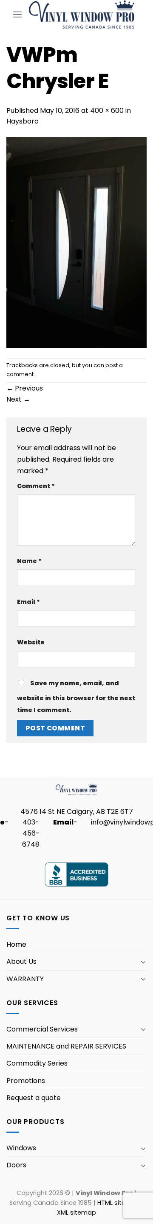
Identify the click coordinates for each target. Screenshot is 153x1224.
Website (31, 642)
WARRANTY (25, 979)
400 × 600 (107, 110)
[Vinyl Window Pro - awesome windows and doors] (81, 14)
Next (18, 399)
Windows (21, 1148)
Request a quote (33, 1098)
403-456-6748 (31, 833)
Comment (36, 486)
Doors (16, 1165)
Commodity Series (37, 1063)
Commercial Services (42, 1029)
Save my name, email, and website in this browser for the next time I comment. (76, 696)
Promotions (25, 1081)
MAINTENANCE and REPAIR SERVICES (66, 1046)
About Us (21, 961)
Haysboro (22, 121)
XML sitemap (76, 1212)
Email (28, 602)
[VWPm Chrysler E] (76, 242)
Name (29, 561)
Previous (24, 388)
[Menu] (17, 14)
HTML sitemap (118, 1202)
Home (16, 944)
